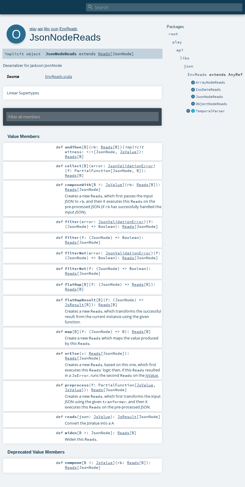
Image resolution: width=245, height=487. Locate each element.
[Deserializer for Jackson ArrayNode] (193, 82)
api (40, 29)
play (33, 29)
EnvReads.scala (58, 76)
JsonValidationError (130, 165)
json (54, 29)
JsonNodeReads (209, 97)
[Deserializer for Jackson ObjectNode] (193, 104)
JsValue (128, 151)
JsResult (74, 304)
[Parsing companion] (188, 111)
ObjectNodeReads (211, 104)
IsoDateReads (208, 89)
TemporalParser (210, 111)
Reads (104, 53)
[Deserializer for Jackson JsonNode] (193, 97)
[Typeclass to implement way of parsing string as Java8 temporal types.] (193, 111)
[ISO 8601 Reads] (193, 89)
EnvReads (68, 29)
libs (47, 29)
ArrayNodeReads (210, 82)
